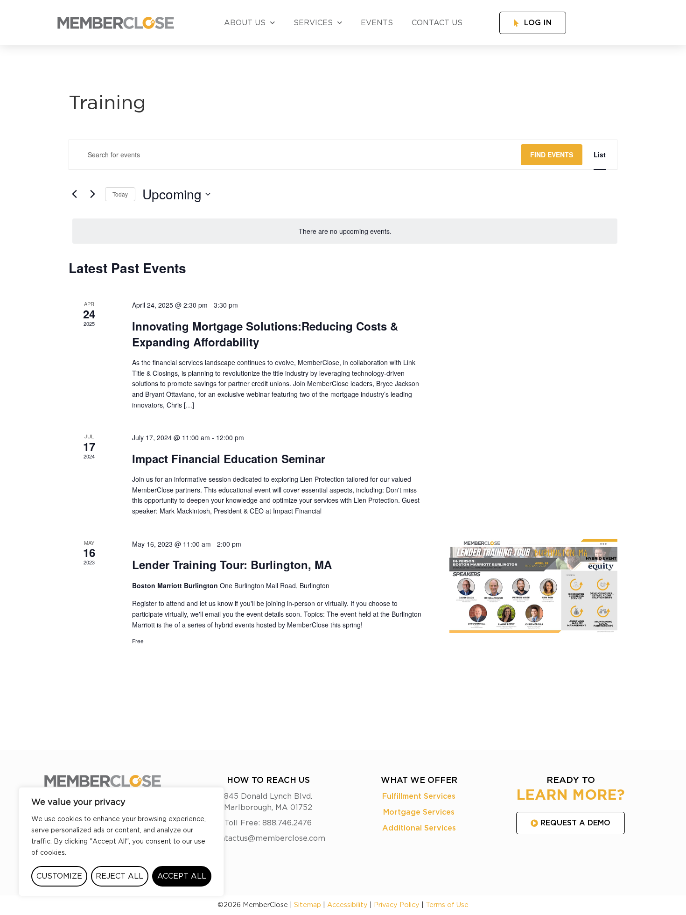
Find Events (551, 154)
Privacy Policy (397, 904)
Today (120, 194)
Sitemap (307, 904)
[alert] (344, 231)
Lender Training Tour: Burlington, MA (232, 564)
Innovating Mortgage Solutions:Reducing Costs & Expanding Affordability (265, 334)
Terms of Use (447, 904)
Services (313, 23)
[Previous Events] (74, 194)
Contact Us (437, 23)
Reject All (119, 876)
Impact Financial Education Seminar (228, 458)
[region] (121, 841)
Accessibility (347, 904)
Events (377, 23)
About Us (245, 23)
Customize (59, 876)
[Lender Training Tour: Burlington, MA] (533, 586)
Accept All (181, 876)
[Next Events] (92, 194)
